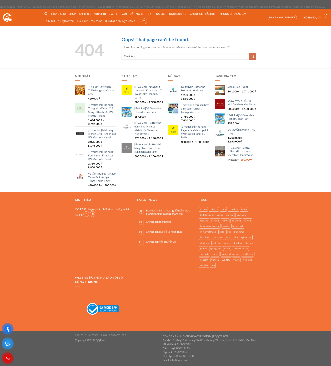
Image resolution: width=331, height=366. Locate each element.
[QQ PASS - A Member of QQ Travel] (21, 17)
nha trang (204, 243)
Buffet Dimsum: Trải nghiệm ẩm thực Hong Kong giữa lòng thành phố (168, 212)
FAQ (124, 335)
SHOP (72, 13)
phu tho (203, 248)
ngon (228, 237)
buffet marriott (207, 215)
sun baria (204, 254)
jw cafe (226, 226)
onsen (227, 243)
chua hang (241, 215)
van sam (204, 259)
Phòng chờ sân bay (233, 13)
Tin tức (96, 21)
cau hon (229, 215)
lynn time (204, 237)
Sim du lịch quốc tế (60, 21)
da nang (215, 220)
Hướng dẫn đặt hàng (120, 21)
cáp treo (204, 220)
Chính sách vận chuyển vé (161, 241)
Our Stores (91, 335)
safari (227, 248)
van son (215, 259)
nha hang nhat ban (243, 237)
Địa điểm (82, 21)
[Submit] (252, 56)
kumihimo (239, 231)
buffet (244, 209)
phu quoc (249, 243)
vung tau (226, 259)
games (225, 220)
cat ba (220, 215)
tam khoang (247, 254)
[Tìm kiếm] (45, 13)
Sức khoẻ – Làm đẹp (202, 13)
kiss (229, 231)
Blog (104, 335)
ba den (203, 209)
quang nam (215, 248)
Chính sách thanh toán (159, 221)
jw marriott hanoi (208, 231)
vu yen (236, 259)
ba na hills (233, 209)
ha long (247, 220)
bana (223, 209)
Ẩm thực (85, 13)
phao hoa (237, 243)
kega (221, 231)
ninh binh (216, 243)
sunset (215, 254)
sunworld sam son (230, 254)
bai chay (214, 209)
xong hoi (204, 265)
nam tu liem (217, 237)
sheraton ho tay (240, 248)
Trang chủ (58, 13)
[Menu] (144, 21)
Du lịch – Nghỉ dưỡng (171, 13)
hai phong (236, 220)
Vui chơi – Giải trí (106, 13)
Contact (114, 335)
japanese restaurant (209, 226)
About (79, 335)
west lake (247, 259)
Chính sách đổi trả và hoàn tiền (164, 231)
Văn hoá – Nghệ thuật (137, 13)
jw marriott (237, 226)
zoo (213, 265)
